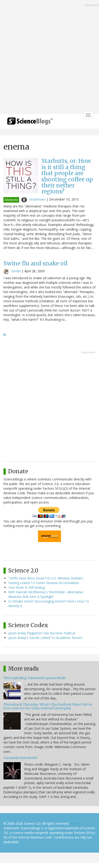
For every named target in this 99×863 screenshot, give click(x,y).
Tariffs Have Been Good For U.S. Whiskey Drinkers (45, 578)
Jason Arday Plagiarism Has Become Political (41, 633)
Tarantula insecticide (20, 758)
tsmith (16, 271)
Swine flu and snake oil (35, 263)
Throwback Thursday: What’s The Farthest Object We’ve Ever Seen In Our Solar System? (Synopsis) (47, 706)
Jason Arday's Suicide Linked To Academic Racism (45, 637)
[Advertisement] (49, 57)
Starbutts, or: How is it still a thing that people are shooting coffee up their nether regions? (67, 176)
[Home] (29, 122)
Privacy (75, 823)
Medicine (11, 200)
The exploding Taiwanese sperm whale (34, 678)
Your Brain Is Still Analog (26, 587)
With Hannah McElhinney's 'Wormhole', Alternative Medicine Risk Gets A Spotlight (45, 594)
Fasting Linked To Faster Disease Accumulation (43, 583)
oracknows (37, 199)
